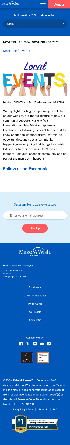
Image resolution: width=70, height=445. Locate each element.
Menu (10, 24)
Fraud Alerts (35, 287)
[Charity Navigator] (27, 362)
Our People (35, 311)
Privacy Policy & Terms (23, 409)
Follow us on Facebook (25, 168)
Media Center (35, 303)
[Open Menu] (43, 4)
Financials (43, 409)
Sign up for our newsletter (35, 204)
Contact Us (35, 320)
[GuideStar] (43, 362)
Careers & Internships (35, 295)
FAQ (55, 409)
